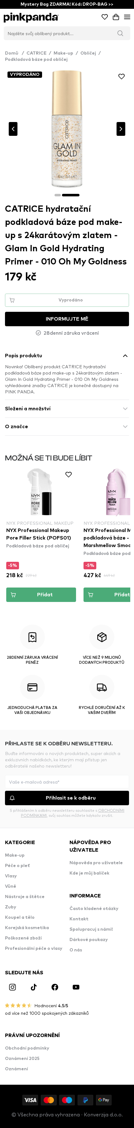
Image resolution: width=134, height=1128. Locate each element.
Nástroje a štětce (25, 897)
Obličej (88, 53)
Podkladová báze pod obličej (36, 59)
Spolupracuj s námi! (91, 929)
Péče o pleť (17, 866)
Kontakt (79, 919)
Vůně (10, 886)
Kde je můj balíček (89, 873)
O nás (75, 950)
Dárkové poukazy (88, 940)
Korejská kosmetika (27, 928)
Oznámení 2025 (22, 1058)
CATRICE (36, 53)
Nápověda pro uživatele (96, 863)
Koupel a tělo (20, 917)
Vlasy (11, 876)
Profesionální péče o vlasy (33, 948)
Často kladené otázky (93, 909)
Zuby (10, 907)
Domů (14, 53)
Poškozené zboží (23, 938)
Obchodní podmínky (27, 1048)
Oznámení (16, 1069)
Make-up (63, 53)
